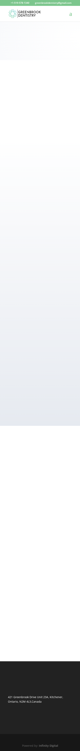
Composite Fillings (24, 462)
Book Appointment (40, 46)
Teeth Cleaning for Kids (27, 567)
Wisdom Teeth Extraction (28, 607)
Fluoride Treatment (24, 553)
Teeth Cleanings (22, 500)
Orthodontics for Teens (27, 558)
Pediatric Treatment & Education (33, 562)
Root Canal (19, 495)
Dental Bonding (22, 467)
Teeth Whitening (23, 531)
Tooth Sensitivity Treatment (30, 603)
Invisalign (18, 522)
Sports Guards (21, 598)
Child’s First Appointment (28, 548)
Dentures (18, 491)
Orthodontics (20, 526)
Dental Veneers (22, 517)
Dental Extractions (24, 481)
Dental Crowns (21, 477)
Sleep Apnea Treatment (27, 593)
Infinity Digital (48, 745)
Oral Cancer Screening (27, 584)
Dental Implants (22, 486)
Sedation (18, 589)
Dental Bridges (21, 472)
